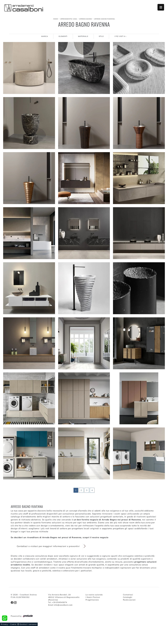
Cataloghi (127, 597)
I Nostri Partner (93, 597)
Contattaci (128, 595)
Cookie (13, 624)
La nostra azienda (94, 595)
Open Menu (161, 7)
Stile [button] (101, 36)
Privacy (4, 624)
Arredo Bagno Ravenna (104, 19)
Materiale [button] (83, 36)
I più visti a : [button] (120, 36)
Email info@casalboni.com (60, 605)
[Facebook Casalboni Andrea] (12, 602)
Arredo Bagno (85, 19)
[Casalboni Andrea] (23, 8)
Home (55, 19)
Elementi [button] (63, 36)
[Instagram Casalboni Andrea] (15, 602)
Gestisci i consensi (28, 624)
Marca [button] (44, 36)
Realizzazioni (129, 600)
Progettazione (92, 600)
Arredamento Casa (68, 19)
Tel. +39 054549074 (57, 602)
